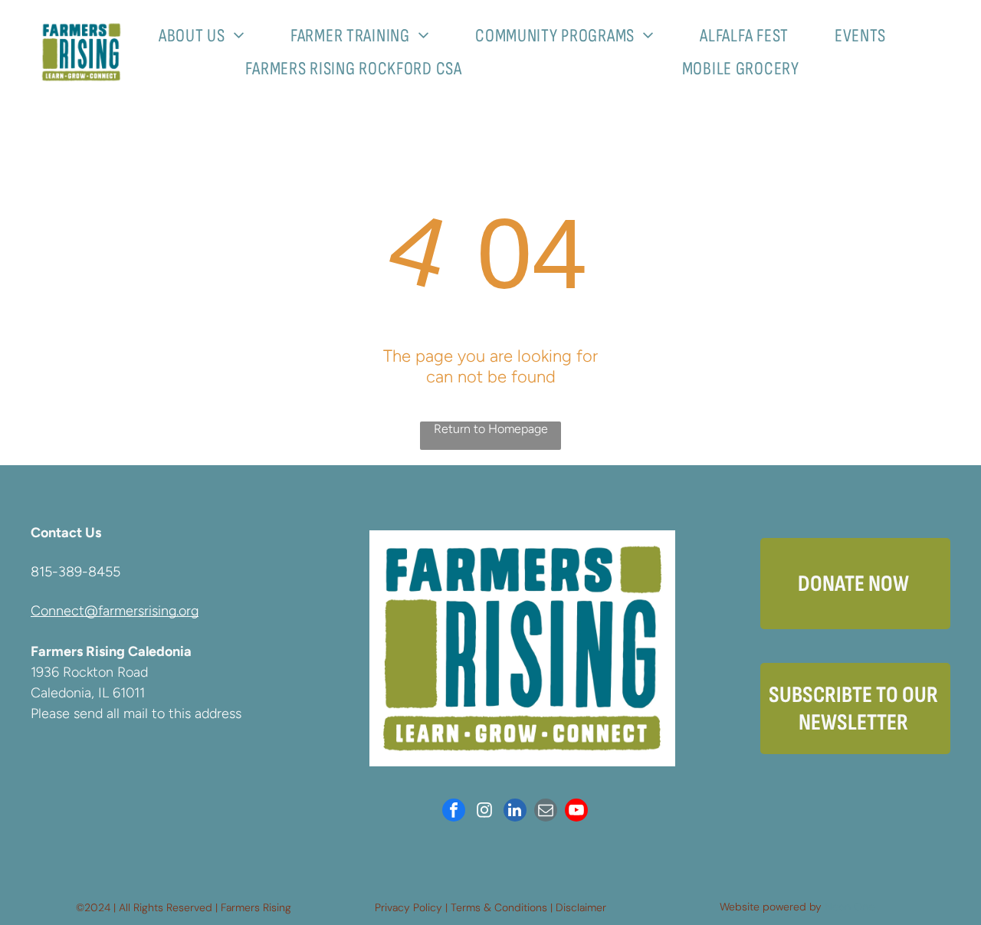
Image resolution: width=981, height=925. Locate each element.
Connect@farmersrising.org (114, 610)
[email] (545, 812)
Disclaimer (581, 907)
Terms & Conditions (499, 907)
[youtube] (576, 812)
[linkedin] (515, 812)
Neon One (849, 907)
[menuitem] (207, 35)
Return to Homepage (491, 428)
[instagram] (484, 812)
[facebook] (453, 812)
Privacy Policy (408, 907)
